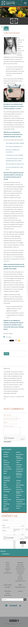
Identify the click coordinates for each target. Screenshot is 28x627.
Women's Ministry (20, 566)
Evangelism (19, 471)
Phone (3, 525)
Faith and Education (19, 474)
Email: (12, 418)
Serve (20, 585)
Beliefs (7, 564)
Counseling (7, 466)
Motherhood (7, 489)
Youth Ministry (20, 564)
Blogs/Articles (7, 595)
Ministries (20, 562)
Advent (18, 452)
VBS (5, 506)
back (7, 353)
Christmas (19, 464)
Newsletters (5, 554)
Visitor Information (7, 572)
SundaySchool (20, 499)
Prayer (5, 495)
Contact (20, 591)
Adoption (6, 452)
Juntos (18, 483)
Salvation (19, 495)
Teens (5, 501)
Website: (5, 422)
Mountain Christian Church (11, 623)
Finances (18, 477)
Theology (6, 504)
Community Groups (20, 568)
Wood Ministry (20, 572)
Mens (5, 485)
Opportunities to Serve (20, 587)
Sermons (8, 593)
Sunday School (20, 570)
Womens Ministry (6, 508)
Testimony (19, 501)
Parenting (6, 491)
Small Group (7, 499)
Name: (7, 414)
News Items (7, 587)
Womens (18, 506)
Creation (18, 466)
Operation (19, 489)
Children (6, 464)
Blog (4, 551)
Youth (18, 508)
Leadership (7, 568)
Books (5, 460)
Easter (5, 471)
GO (24, 599)
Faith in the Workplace (7, 477)
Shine (17, 497)
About (8, 562)
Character (7, 462)
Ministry (6, 487)
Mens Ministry (20, 485)
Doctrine (8, 566)
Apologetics (19, 454)
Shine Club (20, 579)
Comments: (8, 426)
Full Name (5, 520)
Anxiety (6, 454)
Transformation (20, 504)
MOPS (20, 575)
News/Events (8, 585)
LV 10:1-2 (11, 256)
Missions (18, 487)
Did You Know (8, 469)
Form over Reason (11, 33)
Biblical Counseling (19, 457)
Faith (5, 473)
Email (4, 530)
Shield (5, 497)
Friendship (7, 480)
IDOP (5, 483)
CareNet (18, 460)
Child (17, 462)
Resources (7, 591)
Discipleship (19, 469)
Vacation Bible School (20, 581)
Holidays (18, 480)
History (7, 570)
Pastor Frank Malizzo (19, 492)
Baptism (6, 456)
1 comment (8, 337)
